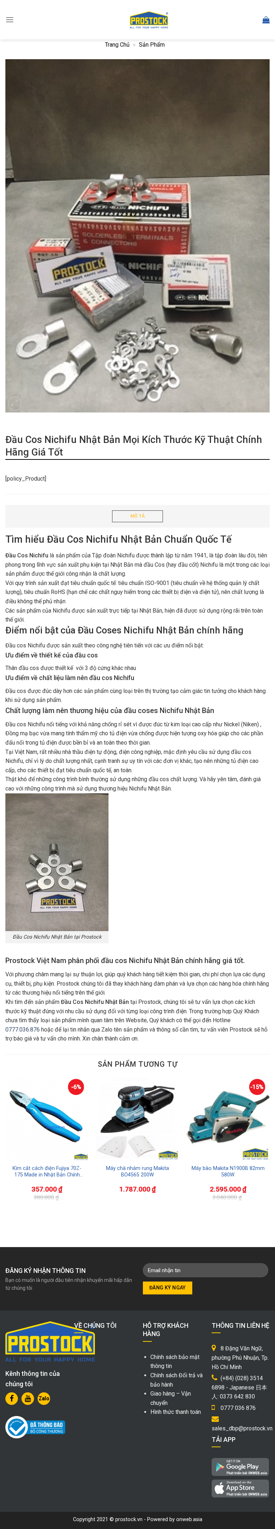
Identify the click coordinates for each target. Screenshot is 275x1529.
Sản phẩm (152, 44)
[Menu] (9, 19)
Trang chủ (117, 44)
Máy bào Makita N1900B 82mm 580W (228, 1171)
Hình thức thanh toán (175, 1411)
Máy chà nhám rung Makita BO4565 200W (137, 1171)
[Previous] (16, 1136)
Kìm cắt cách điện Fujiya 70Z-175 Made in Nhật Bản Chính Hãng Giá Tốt (47, 1172)
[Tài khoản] (250, 20)
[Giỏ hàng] (266, 20)
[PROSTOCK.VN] (149, 19)
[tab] (137, 516)
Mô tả (137, 516)
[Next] (258, 1136)
